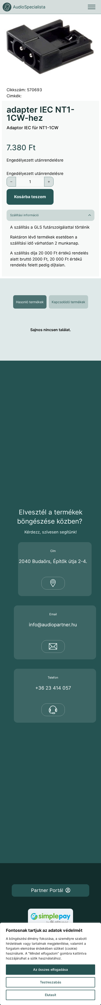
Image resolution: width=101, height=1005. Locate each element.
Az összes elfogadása (50, 969)
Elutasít (50, 995)
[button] (93, 22)
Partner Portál (47, 890)
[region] (50, 964)
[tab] (30, 302)
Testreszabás (50, 982)
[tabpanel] (50, 330)
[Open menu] (92, 7)
